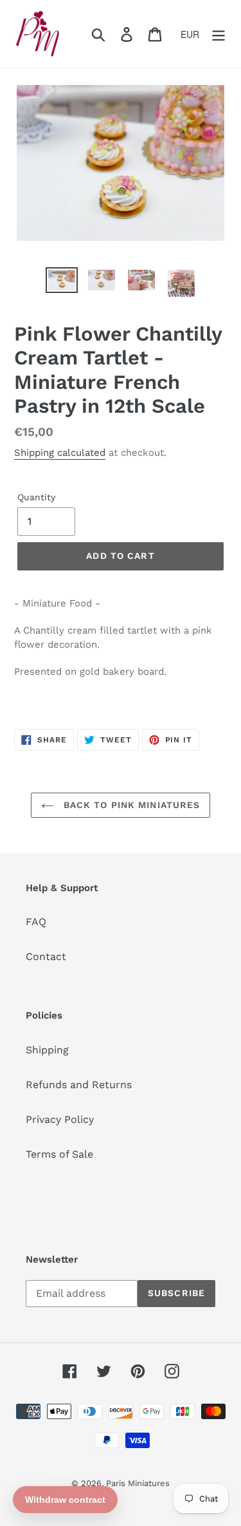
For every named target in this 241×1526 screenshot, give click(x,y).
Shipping (47, 1050)
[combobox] (194, 34)
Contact (46, 956)
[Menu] (218, 33)
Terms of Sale (59, 1154)
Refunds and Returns (79, 1085)
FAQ (36, 922)
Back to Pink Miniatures (130, 805)
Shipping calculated (59, 452)
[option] (62, 281)
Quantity (36, 497)
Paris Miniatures (138, 1483)
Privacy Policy (60, 1119)
